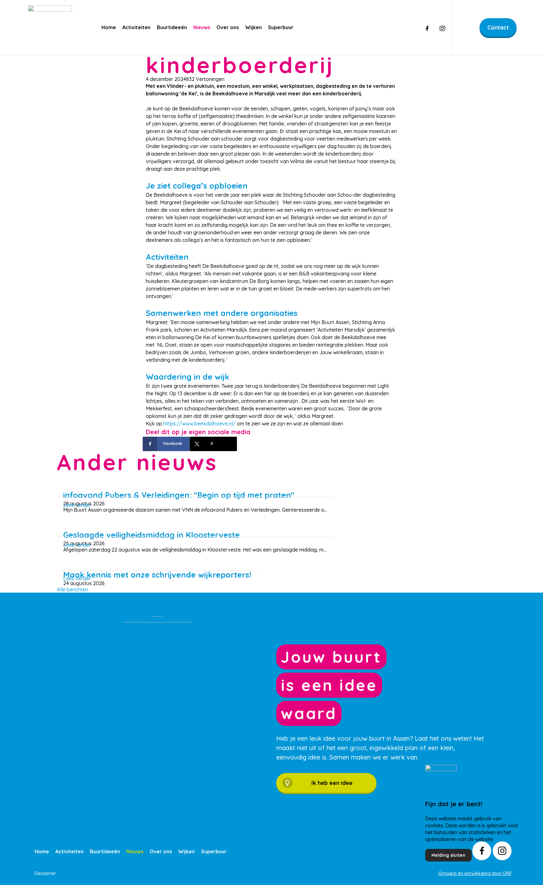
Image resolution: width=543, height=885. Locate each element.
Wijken (253, 27)
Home (108, 27)
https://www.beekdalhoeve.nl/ (199, 423)
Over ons (228, 27)
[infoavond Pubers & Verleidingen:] (195, 485)
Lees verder (77, 505)
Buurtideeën (172, 27)
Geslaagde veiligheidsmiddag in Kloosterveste (151, 535)
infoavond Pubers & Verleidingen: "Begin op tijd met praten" (178, 495)
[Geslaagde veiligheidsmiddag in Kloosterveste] (194, 525)
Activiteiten (136, 27)
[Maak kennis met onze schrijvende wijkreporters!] (157, 565)
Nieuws (201, 27)
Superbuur (280, 27)
